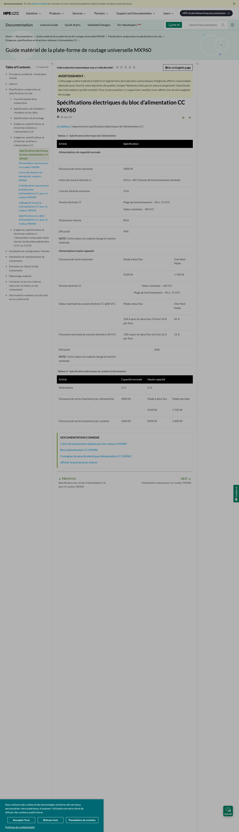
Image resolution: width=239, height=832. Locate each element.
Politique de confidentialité (20, 827)
